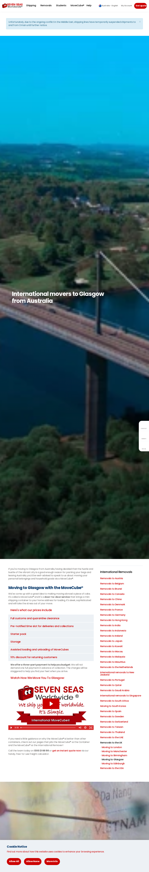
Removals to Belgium (112, 583)
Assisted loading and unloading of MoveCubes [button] (39, 649)
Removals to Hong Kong (113, 620)
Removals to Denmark (112, 604)
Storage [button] (15, 641)
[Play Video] (11, 727)
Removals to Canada (112, 594)
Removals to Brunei (111, 588)
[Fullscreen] (91, 727)
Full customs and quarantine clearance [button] (34, 618)
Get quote (141, 5)
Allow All (14, 861)
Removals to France (111, 609)
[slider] (48, 727)
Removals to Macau (111, 651)
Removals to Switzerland (114, 721)
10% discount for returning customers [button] (33, 657)
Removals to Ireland (111, 635)
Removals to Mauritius (112, 662)
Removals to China (111, 599)
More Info (52, 861)
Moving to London (112, 747)
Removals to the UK (111, 742)
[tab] (51, 618)
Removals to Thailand (112, 732)
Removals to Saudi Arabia (114, 690)
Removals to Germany (112, 615)
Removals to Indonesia (113, 630)
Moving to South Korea (113, 706)
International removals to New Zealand (117, 673)
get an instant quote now (66, 750)
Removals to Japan (111, 641)
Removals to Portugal (112, 680)
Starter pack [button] (18, 634)
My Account (126, 5)
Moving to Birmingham (114, 755)
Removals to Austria (111, 578)
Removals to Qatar (111, 685)
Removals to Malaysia (112, 656)
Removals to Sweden (112, 716)
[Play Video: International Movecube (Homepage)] (51, 703)
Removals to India (110, 625)
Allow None (32, 861)
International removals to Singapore (120, 695)
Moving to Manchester (114, 751)
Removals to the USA (112, 768)
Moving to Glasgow (113, 759)
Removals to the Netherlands (116, 667)
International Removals (116, 572)
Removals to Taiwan (111, 727)
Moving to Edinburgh (113, 763)
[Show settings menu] (85, 727)
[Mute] (80, 727)
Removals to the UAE (111, 737)
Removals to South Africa (114, 701)
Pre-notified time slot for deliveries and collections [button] (41, 626)
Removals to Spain (110, 711)
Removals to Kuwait (111, 646)
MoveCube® (77, 5)
